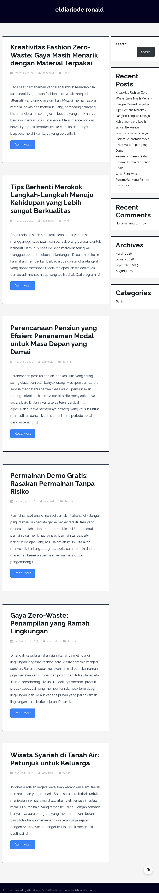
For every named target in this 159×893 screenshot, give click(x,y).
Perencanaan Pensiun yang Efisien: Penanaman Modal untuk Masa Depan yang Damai (53, 339)
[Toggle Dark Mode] (148, 869)
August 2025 (124, 271)
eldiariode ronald (79, 9)
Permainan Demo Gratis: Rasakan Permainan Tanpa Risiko (52, 483)
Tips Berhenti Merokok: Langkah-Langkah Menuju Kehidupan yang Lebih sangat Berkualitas (52, 199)
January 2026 (125, 259)
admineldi (48, 72)
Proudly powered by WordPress (21, 890)
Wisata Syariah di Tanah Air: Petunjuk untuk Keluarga (54, 759)
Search (121, 44)
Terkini (67, 72)
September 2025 (127, 265)
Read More (22, 145)
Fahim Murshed (84, 890)
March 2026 (124, 253)
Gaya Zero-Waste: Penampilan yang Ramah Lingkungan (50, 623)
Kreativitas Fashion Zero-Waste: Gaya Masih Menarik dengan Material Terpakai (54, 55)
